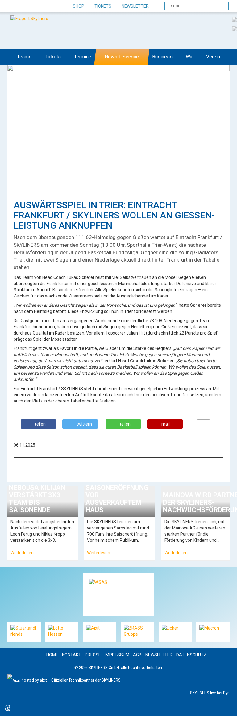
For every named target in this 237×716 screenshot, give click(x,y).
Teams (24, 57)
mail (165, 424)
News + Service (122, 57)
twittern (84, 424)
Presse (93, 654)
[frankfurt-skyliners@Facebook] (12, 6)
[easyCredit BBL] (234, 19)
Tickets (102, 6)
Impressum (117, 654)
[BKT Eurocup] (234, 28)
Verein (213, 57)
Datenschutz (191, 654)
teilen (40, 424)
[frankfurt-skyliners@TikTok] (23, 6)
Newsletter (135, 6)
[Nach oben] (226, 705)
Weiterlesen (22, 552)
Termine (82, 57)
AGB (137, 654)
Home (52, 654)
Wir (189, 57)
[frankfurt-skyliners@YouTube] (45, 6)
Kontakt (71, 654)
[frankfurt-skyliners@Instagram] (34, 6)
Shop (78, 6)
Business (162, 57)
